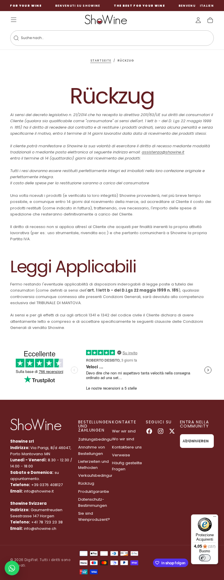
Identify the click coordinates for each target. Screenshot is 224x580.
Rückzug (86, 483)
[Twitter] (172, 431)
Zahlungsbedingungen (95, 439)
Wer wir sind (124, 431)
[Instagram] (160, 431)
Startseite (100, 60)
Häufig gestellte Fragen (127, 466)
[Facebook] (149, 431)
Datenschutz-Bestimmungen (92, 502)
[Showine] (35, 424)
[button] (207, 5)
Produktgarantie (93, 491)
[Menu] (214, 517)
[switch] (205, 557)
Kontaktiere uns (127, 447)
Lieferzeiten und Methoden (93, 464)
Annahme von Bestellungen (91, 450)
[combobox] (104, 38)
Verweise (121, 455)
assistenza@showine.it (163, 152)
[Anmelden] (198, 20)
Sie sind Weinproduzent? (94, 516)
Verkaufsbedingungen (95, 475)
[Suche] (16, 38)
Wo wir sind (123, 439)
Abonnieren (196, 441)
